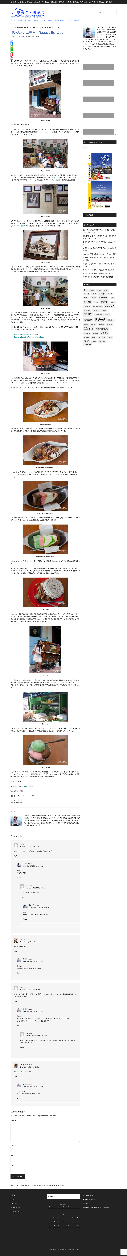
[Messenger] (45, 44)
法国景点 (86, 324)
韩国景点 (110, 337)
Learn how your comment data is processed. (50, 1185)
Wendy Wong (24, 1065)
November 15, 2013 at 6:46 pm (39, 907)
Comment (14, 1120)
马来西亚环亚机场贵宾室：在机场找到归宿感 (98, 277)
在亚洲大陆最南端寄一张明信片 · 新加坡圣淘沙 (98, 270)
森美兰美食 (99, 314)
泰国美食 (101, 324)
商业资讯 (112, 298)
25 (54, 1225)
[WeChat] (45, 46)
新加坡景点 (97, 306)
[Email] (45, 58)
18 (54, 1221)
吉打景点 (86, 298)
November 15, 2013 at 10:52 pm (30, 1067)
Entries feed (14, 1203)
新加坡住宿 (87, 306)
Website (13, 1165)
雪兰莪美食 (86, 337)
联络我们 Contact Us (89, 1199)
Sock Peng (26, 864)
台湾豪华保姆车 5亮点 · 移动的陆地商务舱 (97, 273)
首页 (12, 27)
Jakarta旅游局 (21, 226)
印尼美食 (33, 27)
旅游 (16, 27)
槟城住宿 (107, 314)
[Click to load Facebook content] (85, 147)
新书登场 (113, 302)
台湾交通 (106, 290)
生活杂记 (88, 328)
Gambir (26, 786)
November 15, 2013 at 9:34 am (30, 847)
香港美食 (94, 341)
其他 (85, 290)
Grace (21, 987)
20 (63, 1221)
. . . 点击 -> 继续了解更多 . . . (33, 825)
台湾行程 (109, 294)
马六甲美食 (87, 345)
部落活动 (104, 333)
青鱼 (50, 619)
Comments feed (15, 1207)
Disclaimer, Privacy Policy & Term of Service (96, 1207)
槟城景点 (88, 320)
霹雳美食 (102, 337)
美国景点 (87, 333)
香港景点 (86, 341)
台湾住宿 (86, 294)
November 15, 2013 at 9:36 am (33, 866)
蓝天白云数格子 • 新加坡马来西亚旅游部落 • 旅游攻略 (28, 12)
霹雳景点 (94, 337)
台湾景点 (93, 294)
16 (78, 1218)
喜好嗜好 (87, 302)
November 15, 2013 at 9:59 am (36, 888)
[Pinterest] (45, 56)
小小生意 (96, 302)
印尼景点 (91, 290)
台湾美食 (102, 294)
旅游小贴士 (96, 310)
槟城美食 (100, 319)
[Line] (45, 51)
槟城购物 (111, 320)
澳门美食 (109, 324)
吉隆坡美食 (103, 298)
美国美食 (95, 333)
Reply (15, 856)
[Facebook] (45, 42)
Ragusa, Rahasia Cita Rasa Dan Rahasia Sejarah (29, 337)
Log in (12, 1199)
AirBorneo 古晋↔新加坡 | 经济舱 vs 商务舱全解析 (99, 254)
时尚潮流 (88, 314)
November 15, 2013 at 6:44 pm (33, 961)
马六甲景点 (102, 341)
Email (13, 1156)
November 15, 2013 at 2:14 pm (30, 942)
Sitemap (85, 1203)
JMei (21, 844)
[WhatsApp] (45, 49)
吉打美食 (93, 298)
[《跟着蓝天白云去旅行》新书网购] (100, 208)
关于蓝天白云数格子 (89, 1195)
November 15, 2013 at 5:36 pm (30, 989)
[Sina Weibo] (45, 54)
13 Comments (36, 36)
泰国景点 (93, 324)
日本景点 (103, 310)
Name (13, 1146)
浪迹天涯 (21, 802)
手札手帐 (104, 302)
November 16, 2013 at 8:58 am (33, 1086)
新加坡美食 (109, 306)
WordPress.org (15, 1211)
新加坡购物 (87, 310)
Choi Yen (22, 939)
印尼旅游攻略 (23, 27)
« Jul (48, 1236)
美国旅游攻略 (102, 328)
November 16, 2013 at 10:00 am (36, 1036)
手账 (53, 178)
